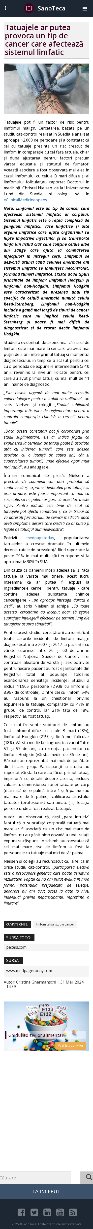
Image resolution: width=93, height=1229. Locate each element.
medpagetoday (40, 537)
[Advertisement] (46, 1127)
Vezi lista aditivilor (70, 1045)
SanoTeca (51, 8)
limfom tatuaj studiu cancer (55, 924)
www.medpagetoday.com (29, 970)
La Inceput (46, 1191)
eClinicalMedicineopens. (26, 200)
